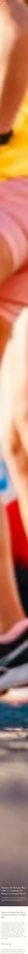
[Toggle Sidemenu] (25, 4)
